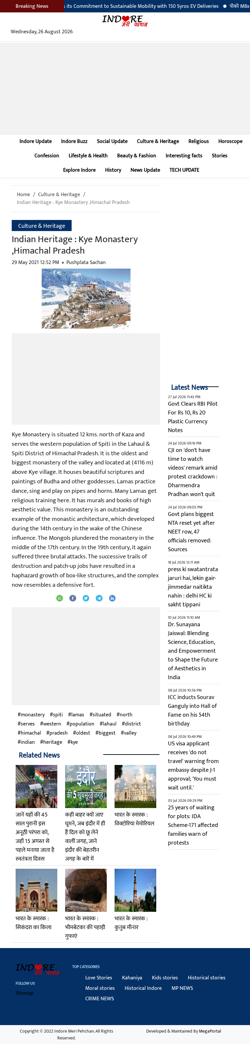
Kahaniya (132, 978)
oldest (83, 733)
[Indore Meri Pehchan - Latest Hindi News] (124, 20)
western (52, 724)
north (126, 715)
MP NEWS (182, 988)
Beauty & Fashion (136, 155)
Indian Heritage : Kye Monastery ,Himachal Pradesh (73, 202)
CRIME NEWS (99, 998)
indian (28, 742)
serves (28, 724)
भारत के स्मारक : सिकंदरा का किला (33, 923)
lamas (77, 715)
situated (102, 715)
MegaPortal (210, 1031)
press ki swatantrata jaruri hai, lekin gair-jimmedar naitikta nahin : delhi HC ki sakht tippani (193, 587)
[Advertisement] (125, 88)
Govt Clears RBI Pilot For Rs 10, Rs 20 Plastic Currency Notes (193, 417)
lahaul (110, 724)
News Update (145, 170)
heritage (52, 742)
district (133, 724)
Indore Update (36, 141)
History (113, 170)
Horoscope (230, 141)
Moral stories (100, 988)
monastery (33, 715)
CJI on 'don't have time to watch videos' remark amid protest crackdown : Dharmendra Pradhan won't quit (192, 472)
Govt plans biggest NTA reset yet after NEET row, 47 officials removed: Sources (191, 531)
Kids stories (165, 978)
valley (130, 733)
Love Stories (98, 978)
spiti (58, 715)
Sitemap (25, 993)
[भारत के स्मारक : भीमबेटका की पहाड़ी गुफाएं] (86, 890)
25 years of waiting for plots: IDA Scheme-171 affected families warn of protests (193, 825)
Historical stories (207, 978)
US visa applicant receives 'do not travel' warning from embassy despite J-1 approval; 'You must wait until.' (193, 766)
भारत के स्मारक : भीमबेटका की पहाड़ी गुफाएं (85, 927)
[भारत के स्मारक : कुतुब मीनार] (135, 890)
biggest (107, 733)
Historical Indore (143, 988)
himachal (31, 733)
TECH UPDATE (184, 170)
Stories (220, 155)
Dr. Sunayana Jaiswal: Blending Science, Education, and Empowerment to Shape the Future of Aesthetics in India (193, 651)
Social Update (112, 141)
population (82, 724)
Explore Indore (79, 170)
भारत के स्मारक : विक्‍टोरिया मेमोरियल (134, 819)
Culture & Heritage (158, 141)
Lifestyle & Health (88, 155)
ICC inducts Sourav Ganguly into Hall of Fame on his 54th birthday (192, 711)
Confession (47, 155)
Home (23, 194)
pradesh (58, 733)
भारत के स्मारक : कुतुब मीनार (131, 923)
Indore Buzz (74, 141)
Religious (198, 141)
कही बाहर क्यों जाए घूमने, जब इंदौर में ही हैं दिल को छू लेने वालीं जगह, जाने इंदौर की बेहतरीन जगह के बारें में (85, 837)
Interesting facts (184, 155)
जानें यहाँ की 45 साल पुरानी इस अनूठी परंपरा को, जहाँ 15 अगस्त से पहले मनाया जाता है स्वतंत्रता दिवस (35, 837)
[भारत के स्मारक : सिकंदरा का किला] (36, 890)
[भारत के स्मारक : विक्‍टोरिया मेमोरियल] (135, 786)
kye (74, 742)
